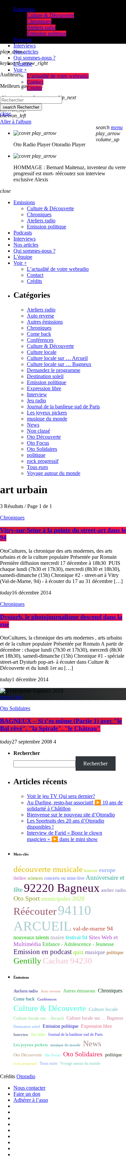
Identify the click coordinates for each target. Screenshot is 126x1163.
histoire (91, 870)
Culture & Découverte (50, 346)
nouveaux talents (31, 937)
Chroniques (39, 328)
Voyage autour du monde (53, 473)
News (33, 425)
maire (57, 937)
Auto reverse (40, 316)
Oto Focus (38, 443)
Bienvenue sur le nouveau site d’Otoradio (71, 814)
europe (107, 870)
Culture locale (41, 352)
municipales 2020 (62, 898)
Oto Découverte (44, 437)
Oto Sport (26, 898)
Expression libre (44, 388)
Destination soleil (45, 376)
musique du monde (47, 419)
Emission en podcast (42, 952)
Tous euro (37, 467)
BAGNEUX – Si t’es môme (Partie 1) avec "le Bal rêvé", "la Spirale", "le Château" (61, 725)
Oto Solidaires (42, 449)
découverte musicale (48, 869)
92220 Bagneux (62, 887)
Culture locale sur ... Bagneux (95, 1018)
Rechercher (21, 107)
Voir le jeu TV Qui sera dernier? (61, 796)
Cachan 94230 (67, 960)
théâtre (19, 878)
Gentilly (27, 960)
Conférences (40, 340)
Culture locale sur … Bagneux (59, 364)
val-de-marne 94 (93, 928)
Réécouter (34, 911)
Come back (39, 334)
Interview (37, 394)
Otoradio (25, 1076)
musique (95, 952)
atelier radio (113, 890)
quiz (78, 952)
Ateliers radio (41, 310)
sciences (35, 878)
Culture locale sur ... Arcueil (38, 1018)
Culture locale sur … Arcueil (57, 358)
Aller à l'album (15, 121)
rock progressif (42, 461)
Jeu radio (36, 400)
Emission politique (46, 382)
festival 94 (76, 937)
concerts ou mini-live (64, 878)
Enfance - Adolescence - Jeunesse (78, 944)
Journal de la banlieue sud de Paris (63, 406)
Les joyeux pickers (47, 412)
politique (36, 455)
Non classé (38, 431)
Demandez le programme (53, 370)
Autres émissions (45, 322)
